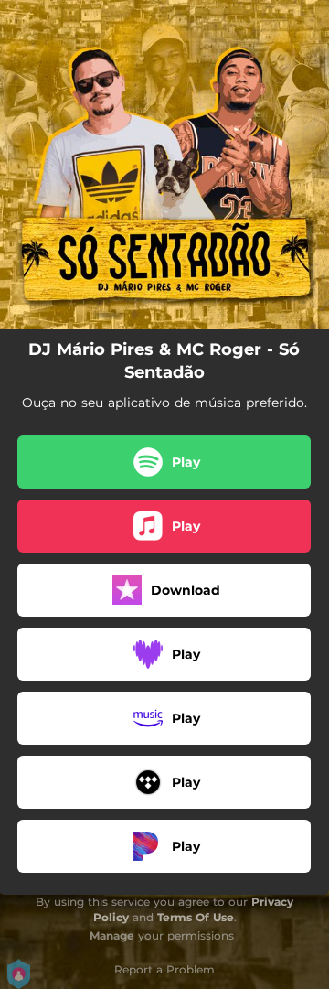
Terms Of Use (195, 917)
